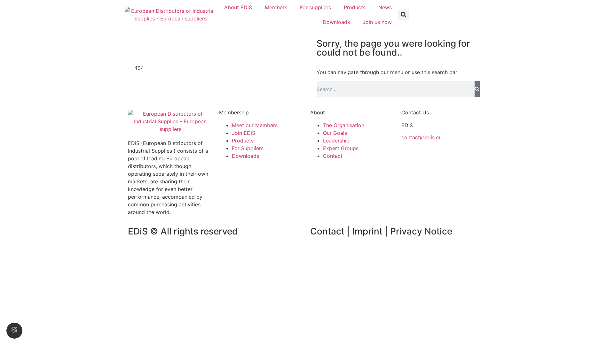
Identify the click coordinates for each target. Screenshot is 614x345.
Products (355, 7)
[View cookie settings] (14, 331)
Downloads (336, 22)
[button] (403, 15)
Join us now (377, 22)
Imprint (368, 231)
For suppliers (315, 7)
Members (276, 7)
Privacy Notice (421, 231)
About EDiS (238, 7)
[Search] (477, 89)
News (385, 7)
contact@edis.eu (421, 137)
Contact (327, 231)
